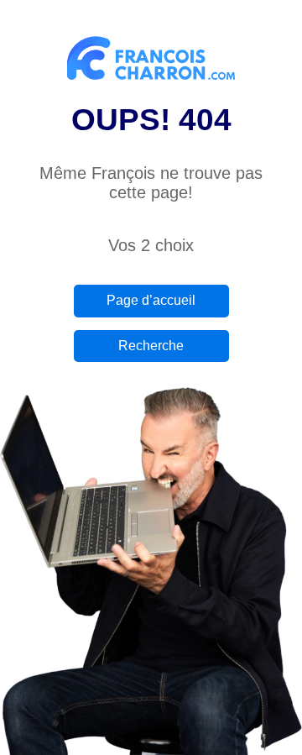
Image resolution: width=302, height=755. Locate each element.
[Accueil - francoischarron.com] (151, 61)
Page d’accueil (151, 300)
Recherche (151, 345)
